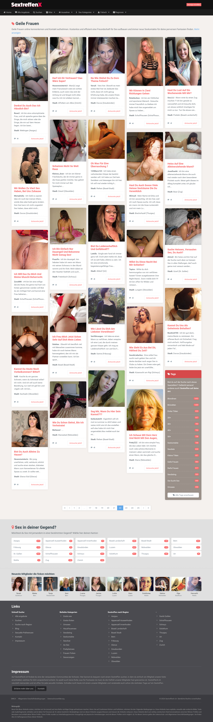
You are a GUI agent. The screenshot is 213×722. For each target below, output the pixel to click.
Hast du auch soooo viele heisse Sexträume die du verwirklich (143, 188)
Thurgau (154, 554)
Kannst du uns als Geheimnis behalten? (179, 327)
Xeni (66, 593)
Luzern (122, 547)
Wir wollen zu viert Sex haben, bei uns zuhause (27, 190)
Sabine (162, 593)
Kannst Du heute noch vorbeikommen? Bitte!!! (27, 370)
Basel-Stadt (154, 541)
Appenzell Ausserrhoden (58, 541)
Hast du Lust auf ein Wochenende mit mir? (180, 92)
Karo (130, 593)
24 (132, 508)
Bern (186, 541)
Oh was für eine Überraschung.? (100, 165)
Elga (178, 593)
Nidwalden (154, 547)
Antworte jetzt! (37, 138)
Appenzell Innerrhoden (90, 541)
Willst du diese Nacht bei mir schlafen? (143, 263)
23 (126, 508)
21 (114, 508)
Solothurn (122, 554)
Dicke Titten (183, 411)
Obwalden (186, 547)
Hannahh (194, 593)
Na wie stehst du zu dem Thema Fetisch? (105, 80)
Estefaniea (146, 593)
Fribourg (27, 547)
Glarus (58, 547)
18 (96, 508)
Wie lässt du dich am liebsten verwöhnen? (103, 330)
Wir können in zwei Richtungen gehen (139, 92)
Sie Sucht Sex (183, 481)
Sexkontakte (183, 443)
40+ (183, 430)
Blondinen (183, 398)
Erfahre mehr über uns (23, 688)
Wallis (27, 560)
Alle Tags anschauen (184, 495)
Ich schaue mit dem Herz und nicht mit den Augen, (143, 437)
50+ (183, 436)
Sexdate (183, 449)
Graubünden (90, 547)
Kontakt (41, 688)
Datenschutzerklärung (55, 699)
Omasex (183, 487)
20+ (183, 417)
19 (102, 508)
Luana (82, 593)
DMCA (13, 699)
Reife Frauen (183, 468)
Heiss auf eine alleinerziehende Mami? (181, 165)
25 (138, 508)
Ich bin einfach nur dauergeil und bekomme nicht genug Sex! (66, 251)
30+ (183, 424)
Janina (98, 593)
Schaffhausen (58, 554)
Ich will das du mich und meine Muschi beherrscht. (28, 275)
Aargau (27, 541)
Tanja (50, 593)
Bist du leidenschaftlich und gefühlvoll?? (104, 248)
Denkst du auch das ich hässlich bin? (27, 107)
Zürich (90, 560)
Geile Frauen (183, 462)
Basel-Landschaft (122, 541)
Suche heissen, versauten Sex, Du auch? (182, 251)
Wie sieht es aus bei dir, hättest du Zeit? (142, 349)
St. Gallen (27, 554)
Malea (34, 593)
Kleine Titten (183, 455)
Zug (58, 560)
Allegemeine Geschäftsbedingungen (31, 699)
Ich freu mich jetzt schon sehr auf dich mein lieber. (66, 338)
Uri (186, 554)
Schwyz (90, 554)
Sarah (18, 593)
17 (90, 508)
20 (108, 508)
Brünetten (183, 405)
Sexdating (183, 474)
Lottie (114, 593)
